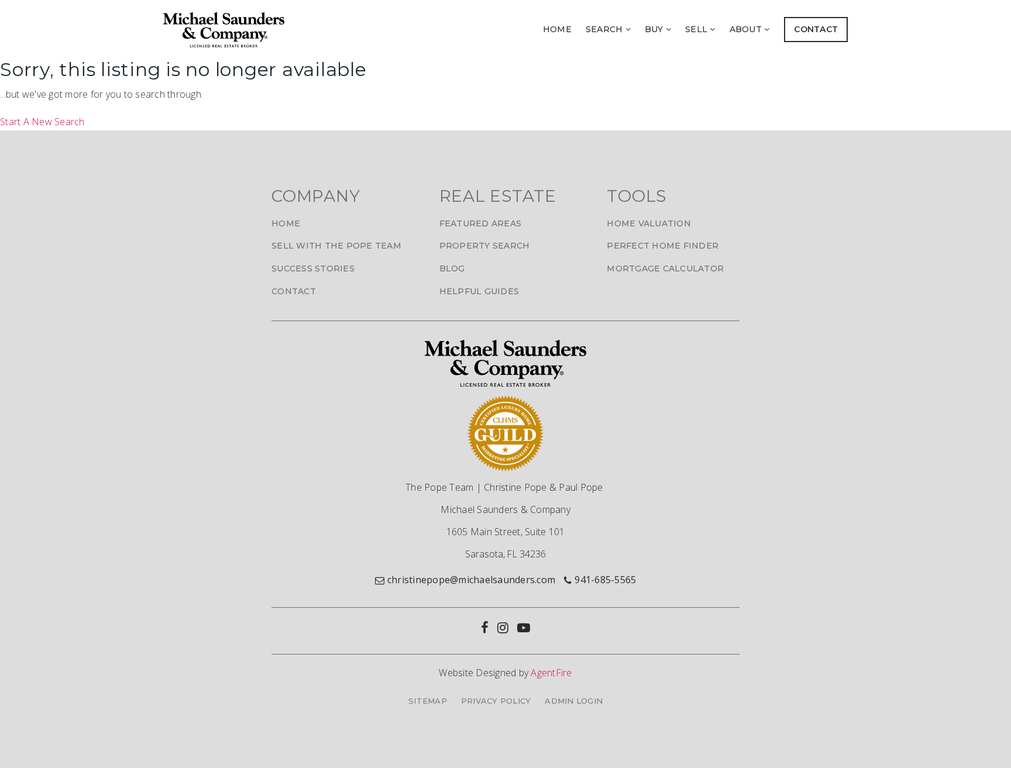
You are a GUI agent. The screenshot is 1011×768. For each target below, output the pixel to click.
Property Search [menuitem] (484, 245)
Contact (816, 29)
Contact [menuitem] (293, 291)
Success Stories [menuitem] (313, 268)
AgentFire (551, 672)
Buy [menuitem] (655, 29)
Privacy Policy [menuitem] (496, 700)
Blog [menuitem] (452, 268)
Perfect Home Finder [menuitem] (662, 245)
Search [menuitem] (605, 29)
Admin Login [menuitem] (574, 700)
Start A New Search (42, 121)
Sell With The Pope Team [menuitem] (336, 245)
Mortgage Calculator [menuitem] (665, 268)
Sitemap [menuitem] (427, 700)
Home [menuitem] (557, 29)
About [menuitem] (747, 29)
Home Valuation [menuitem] (649, 223)
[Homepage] (223, 29)
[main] (505, 94)
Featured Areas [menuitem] (480, 223)
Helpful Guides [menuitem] (479, 291)
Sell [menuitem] (697, 29)
